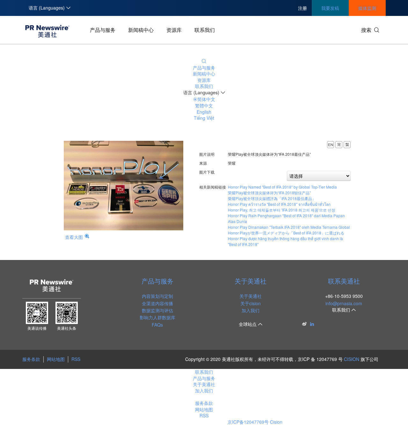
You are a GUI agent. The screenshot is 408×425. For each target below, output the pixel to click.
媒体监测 (367, 8)
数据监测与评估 (157, 310)
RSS (75, 359)
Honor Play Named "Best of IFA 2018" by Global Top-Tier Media (282, 187)
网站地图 (56, 359)
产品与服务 (102, 29)
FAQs (157, 324)
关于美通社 (250, 280)
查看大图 (74, 237)
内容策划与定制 (157, 296)
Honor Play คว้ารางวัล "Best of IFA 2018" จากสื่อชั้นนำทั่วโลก (279, 204)
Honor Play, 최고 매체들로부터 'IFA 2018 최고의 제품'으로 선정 (281, 209)
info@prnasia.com (343, 303)
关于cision (250, 303)
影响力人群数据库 (157, 317)
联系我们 (204, 29)
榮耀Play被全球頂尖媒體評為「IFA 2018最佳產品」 (272, 198)
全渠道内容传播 (157, 303)
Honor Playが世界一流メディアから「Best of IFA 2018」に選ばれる (286, 232)
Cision (276, 422)
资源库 (174, 29)
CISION (351, 359)
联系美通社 (344, 280)
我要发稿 (330, 8)
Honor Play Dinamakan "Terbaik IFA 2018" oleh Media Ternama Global (289, 227)
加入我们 (250, 310)
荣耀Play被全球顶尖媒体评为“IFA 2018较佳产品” (269, 192)
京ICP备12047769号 (248, 422)
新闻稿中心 (141, 29)
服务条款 (31, 359)
